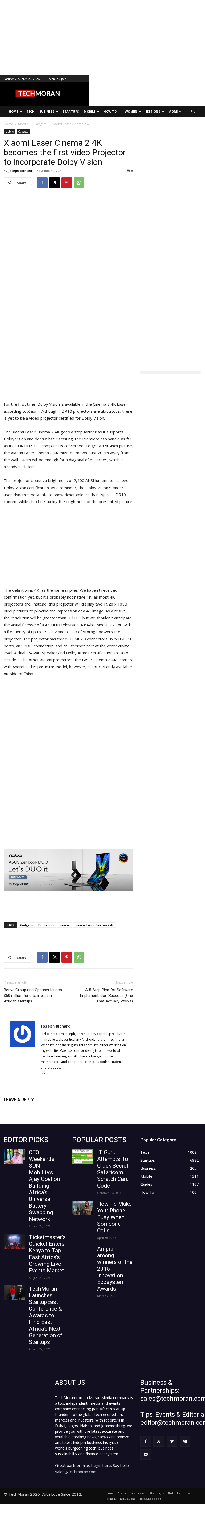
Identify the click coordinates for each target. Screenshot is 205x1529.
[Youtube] (145, 1454)
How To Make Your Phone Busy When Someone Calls (114, 1217)
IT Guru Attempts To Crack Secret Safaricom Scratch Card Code (113, 1169)
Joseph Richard (20, 171)
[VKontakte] (185, 1441)
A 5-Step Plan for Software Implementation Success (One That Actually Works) (106, 996)
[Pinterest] (66, 182)
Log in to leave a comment (27, 1108)
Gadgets (23, 131)
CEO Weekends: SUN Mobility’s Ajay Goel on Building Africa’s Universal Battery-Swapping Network (44, 1185)
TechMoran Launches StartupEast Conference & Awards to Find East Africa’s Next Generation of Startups (45, 1315)
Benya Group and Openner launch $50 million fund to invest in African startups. (33, 996)
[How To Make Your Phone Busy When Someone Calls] (82, 1208)
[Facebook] (42, 182)
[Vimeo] (172, 1441)
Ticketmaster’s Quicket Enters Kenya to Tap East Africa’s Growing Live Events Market (47, 1254)
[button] (193, 111)
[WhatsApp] (79, 182)
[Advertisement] (102, 37)
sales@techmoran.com (76, 1471)
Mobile (9, 131)
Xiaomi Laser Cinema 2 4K (94, 925)
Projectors (46, 925)
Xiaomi (65, 925)
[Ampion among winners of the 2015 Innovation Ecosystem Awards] (82, 1252)
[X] (54, 182)
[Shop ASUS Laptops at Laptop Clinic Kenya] (68, 870)
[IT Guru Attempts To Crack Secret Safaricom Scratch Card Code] (82, 1156)
